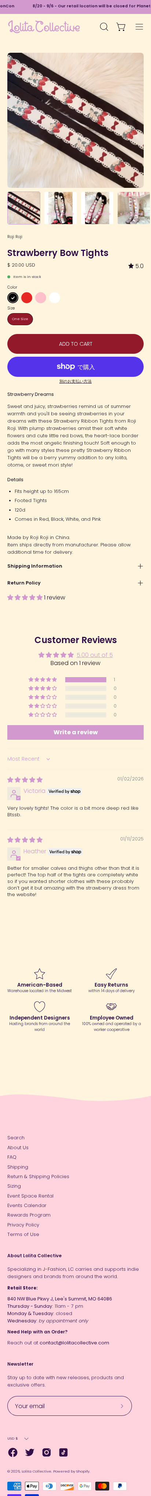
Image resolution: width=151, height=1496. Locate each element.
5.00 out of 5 (95, 655)
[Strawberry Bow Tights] (23, 208)
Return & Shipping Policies (38, 1176)
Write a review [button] (76, 732)
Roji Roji (14, 237)
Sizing (14, 1186)
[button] (25, 597)
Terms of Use (23, 1234)
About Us (18, 1147)
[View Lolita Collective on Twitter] (29, 1452)
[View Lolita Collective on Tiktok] (63, 1452)
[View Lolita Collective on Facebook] (12, 1452)
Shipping (17, 1167)
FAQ (11, 1157)
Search (16, 1138)
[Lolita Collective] (44, 26)
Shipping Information (34, 566)
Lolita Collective (36, 1471)
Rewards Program (29, 1215)
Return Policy (24, 583)
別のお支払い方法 (75, 381)
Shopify (82, 1471)
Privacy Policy (23, 1225)
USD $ (12, 1438)
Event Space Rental (30, 1196)
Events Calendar (27, 1205)
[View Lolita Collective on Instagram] (46, 1452)
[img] (136, 266)
